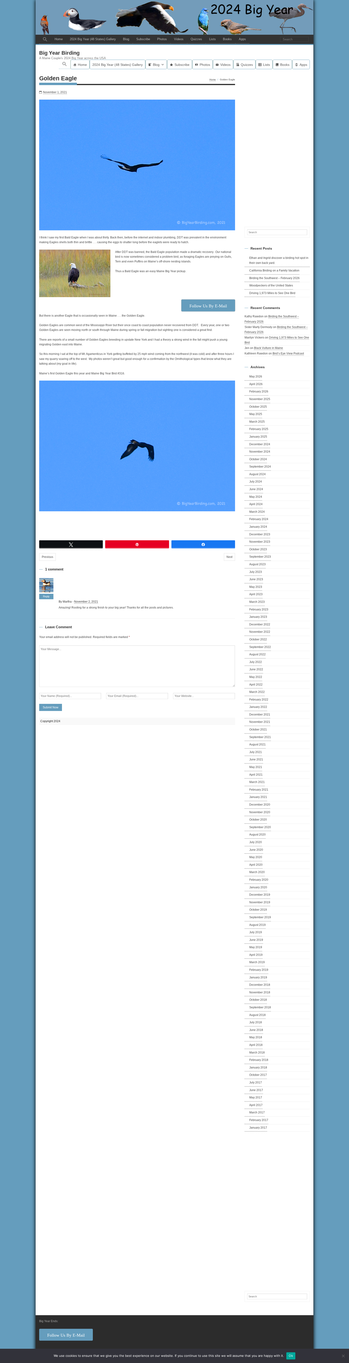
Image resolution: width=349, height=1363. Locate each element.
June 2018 (256, 1030)
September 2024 (260, 466)
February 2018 (258, 1060)
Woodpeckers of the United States (271, 285)
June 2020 (256, 849)
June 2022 (256, 669)
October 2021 (258, 729)
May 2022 (255, 677)
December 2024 (259, 444)
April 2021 (256, 774)
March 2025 (257, 421)
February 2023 (258, 609)
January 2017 (258, 1127)
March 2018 (257, 1052)
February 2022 (258, 699)
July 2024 (255, 481)
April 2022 (256, 684)
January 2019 (258, 977)
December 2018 (259, 984)
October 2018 (258, 999)
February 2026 (258, 391)
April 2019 (256, 955)
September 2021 (260, 737)
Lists (212, 39)
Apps (242, 39)
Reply (46, 596)
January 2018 (258, 1067)
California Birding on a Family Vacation (274, 270)
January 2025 (258, 436)
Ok (291, 1356)
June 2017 (256, 1090)
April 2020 (256, 864)
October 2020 (258, 819)
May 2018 (255, 1037)
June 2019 (256, 940)
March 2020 (257, 872)
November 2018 (259, 992)
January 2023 (258, 617)
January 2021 (258, 797)
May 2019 (255, 947)
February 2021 (258, 789)
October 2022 (258, 639)
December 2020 (259, 804)
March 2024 (257, 511)
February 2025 (258, 429)
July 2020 (255, 842)
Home (59, 39)
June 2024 (256, 489)
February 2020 (258, 879)
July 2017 (255, 1082)
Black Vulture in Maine (268, 348)
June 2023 (256, 579)
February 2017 (258, 1120)
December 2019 (259, 894)
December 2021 (259, 714)
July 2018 (255, 1022)
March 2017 (257, 1112)
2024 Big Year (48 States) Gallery (93, 39)
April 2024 (256, 504)
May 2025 (255, 414)
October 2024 (258, 459)
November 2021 (259, 722)
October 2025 (258, 406)
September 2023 (260, 556)
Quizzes (196, 39)
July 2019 (255, 932)
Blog (126, 39)
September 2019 (260, 917)
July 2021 (255, 752)
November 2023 (259, 541)
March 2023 (257, 602)
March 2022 (257, 692)
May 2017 (255, 1097)
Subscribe (143, 39)
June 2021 (256, 759)
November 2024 (259, 451)
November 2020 (259, 812)
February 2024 (258, 519)
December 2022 (259, 624)
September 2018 (260, 1007)
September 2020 (260, 827)
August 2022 (257, 654)
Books (227, 39)
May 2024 (255, 496)
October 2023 (258, 549)
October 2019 (258, 909)
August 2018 (257, 1015)
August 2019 (257, 925)
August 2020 (257, 834)
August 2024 (257, 474)
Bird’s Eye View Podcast (288, 353)
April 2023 (256, 594)
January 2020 (258, 887)
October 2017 (258, 1075)
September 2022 (260, 647)
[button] (45, 39)
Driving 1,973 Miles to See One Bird (272, 293)
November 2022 (259, 631)
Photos (162, 39)
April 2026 (256, 384)
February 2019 (258, 970)
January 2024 (258, 526)
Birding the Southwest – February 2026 (274, 278)
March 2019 (257, 962)
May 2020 (255, 857)
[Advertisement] (277, 147)
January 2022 (258, 707)
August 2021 (257, 744)
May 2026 (255, 376)
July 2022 (255, 662)
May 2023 (255, 587)
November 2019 (259, 902)
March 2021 (257, 782)
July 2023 (255, 572)
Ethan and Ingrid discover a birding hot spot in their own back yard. (278, 260)
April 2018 (256, 1045)
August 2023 (257, 564)
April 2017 (256, 1105)
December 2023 (259, 534)
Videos (179, 39)
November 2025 (259, 399)
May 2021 (255, 767)
